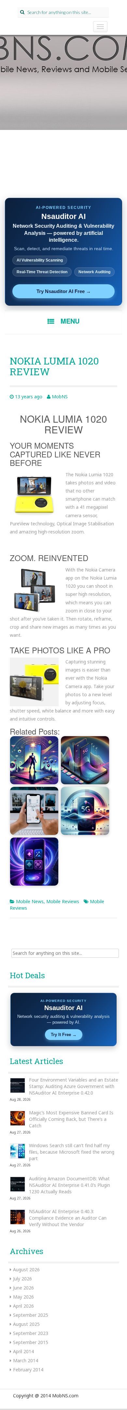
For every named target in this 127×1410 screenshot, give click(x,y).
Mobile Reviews (62, 901)
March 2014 (25, 1360)
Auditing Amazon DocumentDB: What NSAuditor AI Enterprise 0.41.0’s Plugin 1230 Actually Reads (69, 1185)
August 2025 (26, 1324)
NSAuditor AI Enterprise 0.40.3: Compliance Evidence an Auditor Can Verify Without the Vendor (67, 1217)
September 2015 (30, 1342)
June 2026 (23, 1288)
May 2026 (23, 1297)
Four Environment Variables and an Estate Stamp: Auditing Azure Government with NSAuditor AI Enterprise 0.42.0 (73, 1086)
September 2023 (30, 1333)
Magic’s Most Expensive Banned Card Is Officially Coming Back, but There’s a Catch (71, 1119)
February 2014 (28, 1369)
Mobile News (30, 901)
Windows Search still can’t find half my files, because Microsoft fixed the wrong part (71, 1151)
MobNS (60, 396)
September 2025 (30, 1315)
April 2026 (23, 1306)
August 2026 (26, 1269)
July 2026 (22, 1278)
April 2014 (23, 1351)
